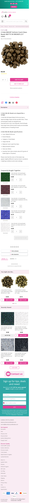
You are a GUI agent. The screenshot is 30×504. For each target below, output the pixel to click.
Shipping (3, 478)
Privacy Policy (14, 414)
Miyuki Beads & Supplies (6, 454)
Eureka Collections (5, 448)
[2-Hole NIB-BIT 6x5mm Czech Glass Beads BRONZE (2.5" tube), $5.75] (7, 281)
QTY (3, 79)
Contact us (3, 487)
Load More (14, 367)
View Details (5, 182)
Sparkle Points (4, 462)
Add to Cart (19, 80)
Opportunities (4, 489)
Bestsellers (3, 429)
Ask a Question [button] (15, 254)
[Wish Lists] (2, 16)
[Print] (13, 103)
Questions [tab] (12, 258)
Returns (2, 480)
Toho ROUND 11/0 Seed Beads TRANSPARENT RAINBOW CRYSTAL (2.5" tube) (19, 200)
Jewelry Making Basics (6, 438)
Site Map (19, 500)
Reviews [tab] (3, 258)
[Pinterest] (17, 103)
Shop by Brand (4, 436)
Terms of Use (22, 499)
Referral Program (5, 466)
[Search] (26, 21)
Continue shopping (14, 97)
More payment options (16, 88)
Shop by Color (4, 433)
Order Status (3, 476)
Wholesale (3, 473)
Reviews (2, 464)
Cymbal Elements (5, 456)
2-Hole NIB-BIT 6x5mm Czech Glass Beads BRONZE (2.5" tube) (7, 291)
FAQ (2, 485)
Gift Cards (3, 468)
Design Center (4, 440)
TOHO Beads (4, 452)
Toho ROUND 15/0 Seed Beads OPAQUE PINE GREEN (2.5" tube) (18, 174)
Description (4, 107)
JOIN (14, 407)
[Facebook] (6, 103)
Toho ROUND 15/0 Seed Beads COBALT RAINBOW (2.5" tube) (18, 211)
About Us (3, 460)
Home (2, 26)
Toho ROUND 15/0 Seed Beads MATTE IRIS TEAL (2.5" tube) (6, 328)
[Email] (10, 103)
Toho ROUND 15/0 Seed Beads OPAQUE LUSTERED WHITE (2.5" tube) (18, 225)
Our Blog (3, 471)
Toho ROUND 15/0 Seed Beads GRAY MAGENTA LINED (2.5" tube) (19, 186)
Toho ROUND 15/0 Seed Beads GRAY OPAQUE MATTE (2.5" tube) (20, 355)
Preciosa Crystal (4, 450)
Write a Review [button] (15, 251)
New (2, 431)
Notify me (7, 335)
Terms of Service (20, 414)
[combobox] (14, 21)
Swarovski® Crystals (5, 445)
